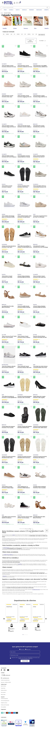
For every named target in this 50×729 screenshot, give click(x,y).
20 (11, 34)
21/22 (18, 34)
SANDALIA (24, 9)
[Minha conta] (14, 3)
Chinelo (15, 28)
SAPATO (18, 9)
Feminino (31, 9)
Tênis (5, 9)
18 (3, 34)
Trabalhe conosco (4, 702)
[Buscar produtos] (47, 7)
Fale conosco (3, 692)
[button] (24, 31)
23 (25, 34)
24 (33, 34)
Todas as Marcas (4, 690)
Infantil (46, 9)
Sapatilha (47, 28)
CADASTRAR (25, 661)
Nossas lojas (3, 688)
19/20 (7, 34)
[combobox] (25, 7)
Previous (4, 618)
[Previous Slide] (2, 24)
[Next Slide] (48, 24)
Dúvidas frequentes (4, 698)
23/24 (29, 34)
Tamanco (26, 28)
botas (14, 534)
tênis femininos (6, 547)
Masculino (39, 9)
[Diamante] (32, 723)
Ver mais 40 (42, 34)
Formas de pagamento (5, 700)
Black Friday (3, 694)
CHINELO (11, 9)
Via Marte (20, 563)
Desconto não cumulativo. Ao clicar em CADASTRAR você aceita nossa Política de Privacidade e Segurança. (26, 658)
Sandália (5, 28)
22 (22, 34)
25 (36, 34)
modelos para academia (8, 554)
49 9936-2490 (7, 675)
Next (46, 618)
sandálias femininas (36, 589)
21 (14, 34)
